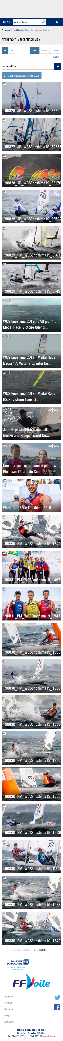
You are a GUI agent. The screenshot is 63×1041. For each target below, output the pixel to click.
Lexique (7, 1015)
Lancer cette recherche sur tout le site (23, 76)
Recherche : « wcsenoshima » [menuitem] (37, 30)
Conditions (9, 1009)
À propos (8, 996)
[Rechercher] (43, 21)
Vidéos (44, 51)
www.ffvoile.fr (49, 1036)
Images (56, 57)
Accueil (7, 30)
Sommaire (9, 1021)
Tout (35, 51)
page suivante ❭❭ (42, 949)
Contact (8, 1002)
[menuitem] (57, 22)
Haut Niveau (18, 30)
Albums (56, 51)
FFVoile (45, 8)
